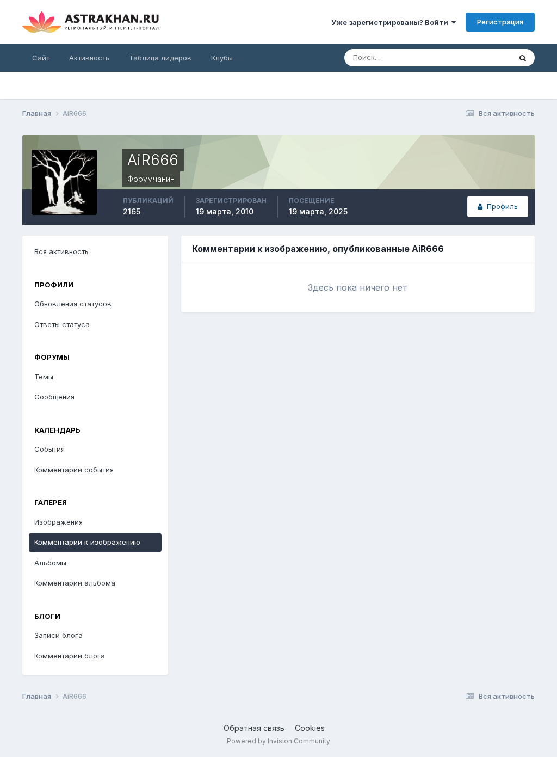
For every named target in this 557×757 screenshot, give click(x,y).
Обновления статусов (73, 303)
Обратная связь (254, 728)
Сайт (40, 57)
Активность (89, 57)
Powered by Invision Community (278, 741)
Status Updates (471, 57)
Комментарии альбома (74, 582)
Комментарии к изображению (87, 542)
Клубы (222, 57)
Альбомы (50, 562)
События (49, 449)
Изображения (58, 522)
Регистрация (500, 21)
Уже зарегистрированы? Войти (391, 22)
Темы (43, 376)
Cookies (310, 728)
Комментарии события (74, 469)
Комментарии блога (69, 655)
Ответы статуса (62, 324)
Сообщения (54, 396)
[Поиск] (523, 57)
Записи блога (58, 635)
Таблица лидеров (160, 57)
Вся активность (61, 251)
